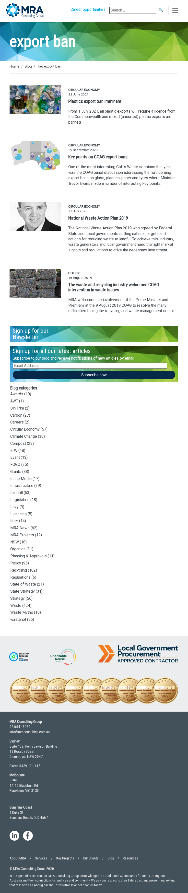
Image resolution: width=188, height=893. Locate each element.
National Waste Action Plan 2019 (98, 218)
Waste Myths (21, 612)
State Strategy (22, 591)
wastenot (18, 619)
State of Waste (23, 584)
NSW (14, 542)
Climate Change (23, 436)
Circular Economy (25, 429)
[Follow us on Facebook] (28, 836)
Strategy (17, 598)
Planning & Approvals (28, 556)
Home (14, 66)
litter (14, 520)
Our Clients (91, 858)
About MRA (18, 858)
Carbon (16, 415)
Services (41, 858)
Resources (130, 858)
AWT (14, 401)
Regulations (20, 577)
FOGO (15, 464)
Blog (28, 66)
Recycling (18, 570)
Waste (15, 605)
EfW (13, 450)
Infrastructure (21, 485)
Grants (15, 471)
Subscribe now (94, 375)
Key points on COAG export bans (98, 157)
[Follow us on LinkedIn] (14, 836)
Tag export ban (49, 66)
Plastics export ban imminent (94, 101)
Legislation (19, 499)
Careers (17, 422)
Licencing (18, 514)
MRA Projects (22, 535)
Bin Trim (17, 408)
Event (15, 457)
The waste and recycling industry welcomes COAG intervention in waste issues (113, 287)
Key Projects (65, 858)
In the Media (21, 478)
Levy (14, 507)
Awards (16, 394)
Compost (18, 443)
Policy (15, 563)
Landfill (16, 492)
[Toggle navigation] (175, 10)
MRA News (20, 528)
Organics (17, 549)
